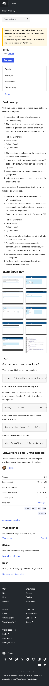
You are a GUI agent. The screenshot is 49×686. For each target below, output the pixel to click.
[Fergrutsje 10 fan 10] (43, 340)
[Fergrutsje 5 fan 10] (20, 340)
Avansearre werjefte (11, 520)
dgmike (11, 53)
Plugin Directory (8, 11)
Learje (5, 609)
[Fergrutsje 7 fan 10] (43, 294)
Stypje (7, 94)
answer (27, 508)
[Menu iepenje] (45, 3)
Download (8, 60)
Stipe (4, 613)
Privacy (5, 601)
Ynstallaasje (10, 81)
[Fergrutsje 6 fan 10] (43, 279)
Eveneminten (31, 613)
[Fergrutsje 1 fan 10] (20, 279)
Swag (29, 622)
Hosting (5, 597)
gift (39, 508)
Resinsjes (9, 75)
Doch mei (30, 609)
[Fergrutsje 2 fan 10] (20, 294)
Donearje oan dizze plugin (13, 574)
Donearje (31, 618)
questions (42, 513)
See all (44, 538)
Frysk (10, 653)
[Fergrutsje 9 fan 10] (43, 325)
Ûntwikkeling (10, 88)
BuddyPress (8, 642)
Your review (7, 538)
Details (8, 69)
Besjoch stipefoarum (11, 556)
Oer (3, 589)
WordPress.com (10, 630)
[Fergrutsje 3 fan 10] (20, 310)
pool (44, 508)
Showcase (30, 589)
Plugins (29, 597)
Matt (5, 634)
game (34, 508)
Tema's (29, 593)
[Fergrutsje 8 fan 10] (43, 310)
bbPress (7, 638)
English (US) (42, 503)
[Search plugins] (27, 19)
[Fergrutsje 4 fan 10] (20, 325)
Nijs (3, 593)
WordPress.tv (9, 622)
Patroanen (30, 601)
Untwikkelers (8, 618)
